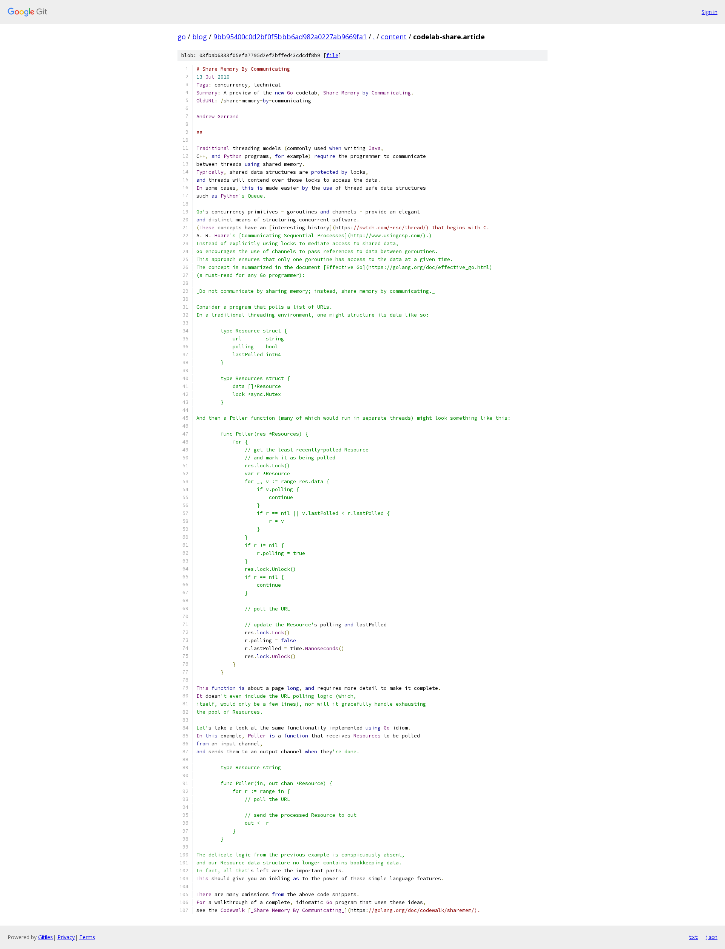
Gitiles (45, 937)
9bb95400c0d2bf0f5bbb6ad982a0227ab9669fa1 (290, 36)
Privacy (66, 937)
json (711, 937)
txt (693, 937)
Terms (87, 937)
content (394, 36)
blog (199, 36)
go (181, 36)
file (332, 55)
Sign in (709, 11)
